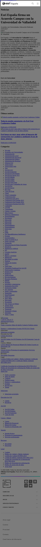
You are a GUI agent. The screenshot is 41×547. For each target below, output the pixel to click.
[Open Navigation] (37, 3)
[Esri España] (10, 3)
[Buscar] (33, 3)
